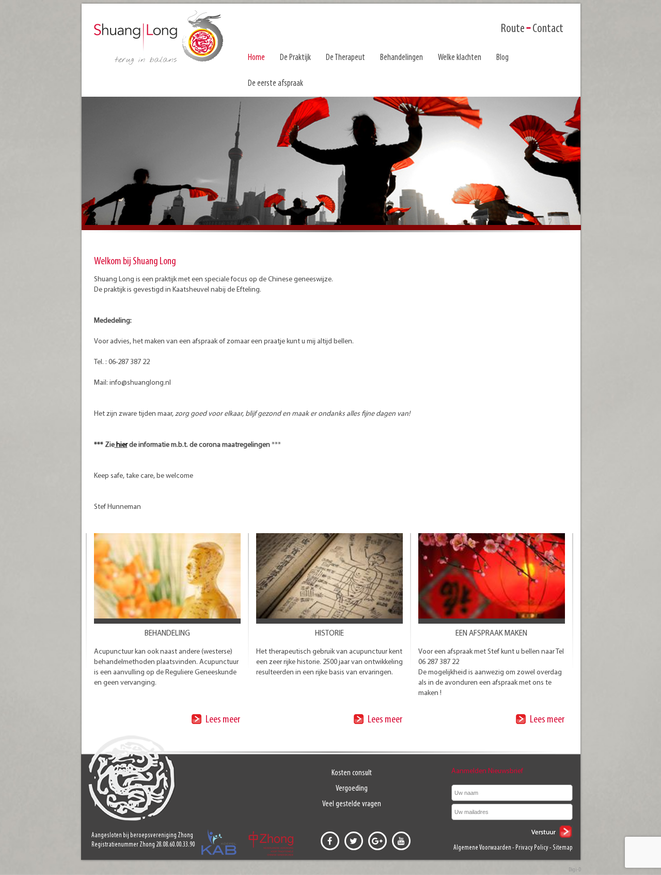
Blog (502, 57)
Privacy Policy (531, 847)
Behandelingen (401, 57)
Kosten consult (352, 773)
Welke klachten (459, 57)
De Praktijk (295, 57)
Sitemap (563, 847)
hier (122, 445)
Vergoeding (352, 789)
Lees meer (222, 719)
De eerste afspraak (275, 83)
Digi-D (575, 870)
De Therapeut (345, 57)
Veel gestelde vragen (351, 804)
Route (513, 29)
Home (256, 57)
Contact (547, 29)
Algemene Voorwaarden (482, 847)
